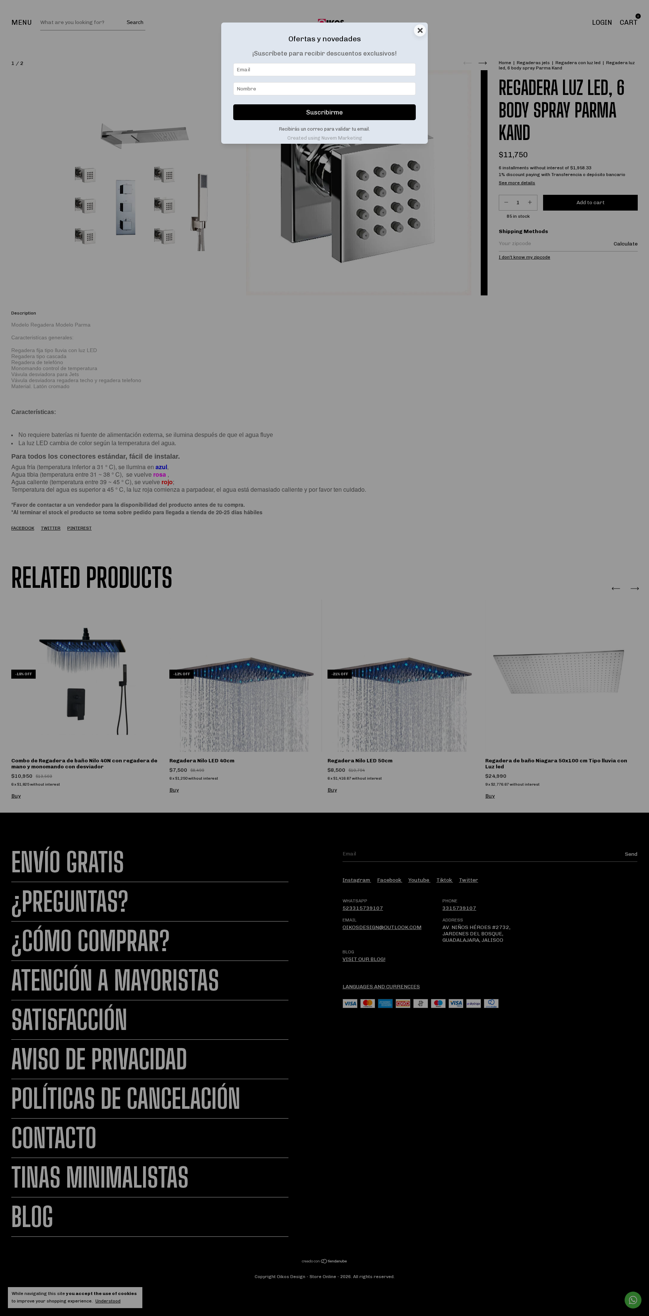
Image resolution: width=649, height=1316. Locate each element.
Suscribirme (324, 112)
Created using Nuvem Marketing (324, 138)
